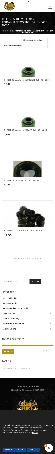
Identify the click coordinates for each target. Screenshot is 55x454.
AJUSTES (34, 432)
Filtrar (8, 351)
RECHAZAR (34, 449)
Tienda (11, 31)
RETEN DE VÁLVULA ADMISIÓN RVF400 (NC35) (27, 80)
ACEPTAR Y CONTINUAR (14, 449)
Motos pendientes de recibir (16, 308)
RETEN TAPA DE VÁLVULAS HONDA (21, 180)
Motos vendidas (10, 298)
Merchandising (9, 329)
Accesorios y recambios (13, 323)
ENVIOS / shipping (11, 318)
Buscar (35, 281)
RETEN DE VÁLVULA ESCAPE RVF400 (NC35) (26, 130)
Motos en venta (10, 303)
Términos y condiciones (27, 386)
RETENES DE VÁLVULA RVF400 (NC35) (23, 230)
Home (4, 31)
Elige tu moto (9, 313)
